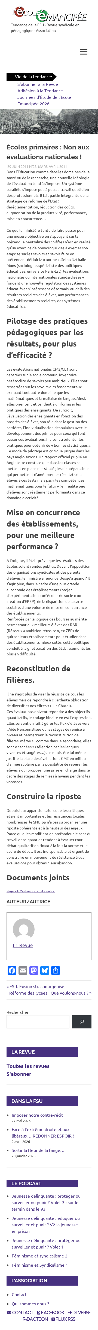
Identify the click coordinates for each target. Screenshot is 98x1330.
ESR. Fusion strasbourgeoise (36, 986)
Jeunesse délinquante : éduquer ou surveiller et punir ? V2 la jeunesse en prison (46, 1224)
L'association (27, 1280)
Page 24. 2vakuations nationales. (31, 891)
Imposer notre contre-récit (37, 1114)
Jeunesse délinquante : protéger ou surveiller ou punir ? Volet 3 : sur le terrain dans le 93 (46, 1202)
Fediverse (79, 1313)
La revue (21, 1052)
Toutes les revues (28, 1066)
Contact (19, 1294)
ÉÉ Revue (23, 945)
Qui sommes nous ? (30, 1303)
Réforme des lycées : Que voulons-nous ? (48, 992)
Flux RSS (65, 1319)
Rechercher (18, 1012)
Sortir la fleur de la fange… (38, 1150)
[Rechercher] (81, 1021)
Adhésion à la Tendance (40, 90)
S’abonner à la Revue (37, 84)
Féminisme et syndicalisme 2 (40, 1255)
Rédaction (35, 1319)
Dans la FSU (25, 1101)
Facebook (52, 1313)
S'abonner (19, 1073)
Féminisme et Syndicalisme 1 (40, 1264)
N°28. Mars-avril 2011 (48, 166)
